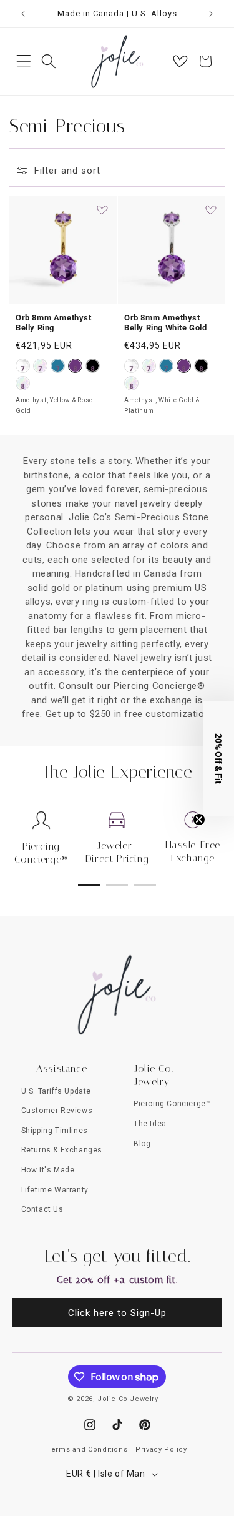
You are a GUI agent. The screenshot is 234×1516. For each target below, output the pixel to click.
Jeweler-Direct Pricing (117, 852)
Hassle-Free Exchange (192, 851)
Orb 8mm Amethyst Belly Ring (54, 322)
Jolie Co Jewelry (127, 1399)
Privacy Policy (161, 1449)
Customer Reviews (57, 1110)
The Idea (150, 1123)
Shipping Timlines (54, 1130)
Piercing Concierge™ (172, 1103)
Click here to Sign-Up (117, 1313)
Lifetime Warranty (55, 1190)
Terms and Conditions (87, 1449)
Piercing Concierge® (41, 852)
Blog (142, 1143)
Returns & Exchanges (61, 1150)
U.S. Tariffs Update (56, 1091)
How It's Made (48, 1170)
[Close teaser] (199, 819)
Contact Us (42, 1209)
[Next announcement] (211, 13)
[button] (23, 61)
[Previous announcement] (23, 13)
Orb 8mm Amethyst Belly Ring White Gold (165, 322)
